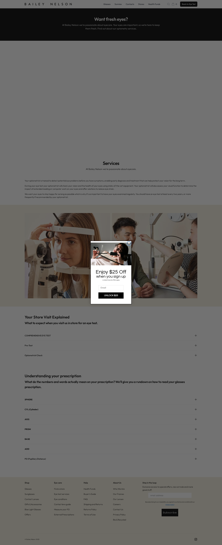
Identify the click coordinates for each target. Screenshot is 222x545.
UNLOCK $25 (111, 295)
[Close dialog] (129, 243)
